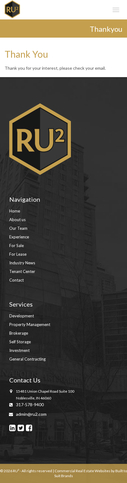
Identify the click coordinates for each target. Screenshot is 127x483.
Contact (16, 280)
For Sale (16, 245)
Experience (19, 236)
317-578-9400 (30, 404)
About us (17, 219)
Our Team (18, 228)
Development (21, 315)
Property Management (29, 324)
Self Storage (20, 341)
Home (14, 210)
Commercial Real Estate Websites (82, 471)
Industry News (22, 262)
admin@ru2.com (31, 414)
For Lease (18, 254)
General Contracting (27, 359)
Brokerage (18, 333)
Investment (19, 350)
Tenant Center (22, 271)
